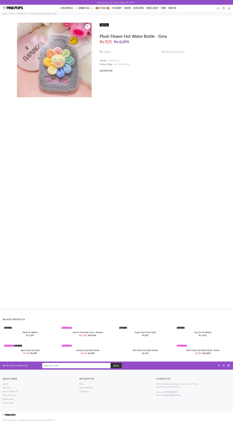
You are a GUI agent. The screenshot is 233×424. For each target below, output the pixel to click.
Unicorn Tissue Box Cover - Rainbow (88, 332)
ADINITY (51, 420)
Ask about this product (175, 52)
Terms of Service (9, 395)
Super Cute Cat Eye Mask (145, 332)
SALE (81, 384)
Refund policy (8, 399)
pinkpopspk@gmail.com (171, 395)
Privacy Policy (8, 403)
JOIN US (116, 365)
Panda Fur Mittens (30, 332)
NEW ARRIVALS (86, 387)
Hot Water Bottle (122, 64)
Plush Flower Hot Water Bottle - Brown (202, 350)
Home (5, 14)
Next (87, 59)
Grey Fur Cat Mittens (203, 332)
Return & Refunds (10, 391)
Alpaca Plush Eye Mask (30, 350)
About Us (7, 387)
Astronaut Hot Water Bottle (87, 350)
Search (5, 384)
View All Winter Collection (18, 14)
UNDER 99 (84, 391)
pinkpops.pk (113, 60)
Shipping (106, 52)
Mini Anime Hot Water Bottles (145, 350)
